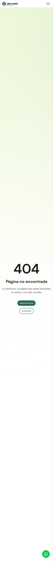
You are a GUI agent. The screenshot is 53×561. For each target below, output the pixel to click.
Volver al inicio (26, 303)
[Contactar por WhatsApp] (46, 554)
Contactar (26, 311)
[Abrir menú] (48, 4)
